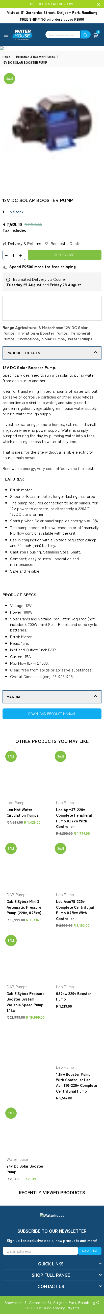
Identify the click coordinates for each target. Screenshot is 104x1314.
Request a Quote (65, 243)
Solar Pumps (53, 339)
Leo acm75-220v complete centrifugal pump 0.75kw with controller (75, 910)
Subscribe (90, 1251)
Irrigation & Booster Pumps (35, 57)
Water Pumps (80, 339)
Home (6, 57)
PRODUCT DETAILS (23, 352)
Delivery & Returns (24, 243)
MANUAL (14, 696)
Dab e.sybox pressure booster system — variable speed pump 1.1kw (25, 1002)
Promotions (28, 339)
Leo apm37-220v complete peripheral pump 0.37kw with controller (74, 818)
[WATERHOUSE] (43, 34)
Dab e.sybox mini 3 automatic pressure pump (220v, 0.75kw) (24, 907)
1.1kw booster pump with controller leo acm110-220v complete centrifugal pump (76, 1082)
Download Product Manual (52, 713)
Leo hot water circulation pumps (22, 812)
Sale (9, 78)
